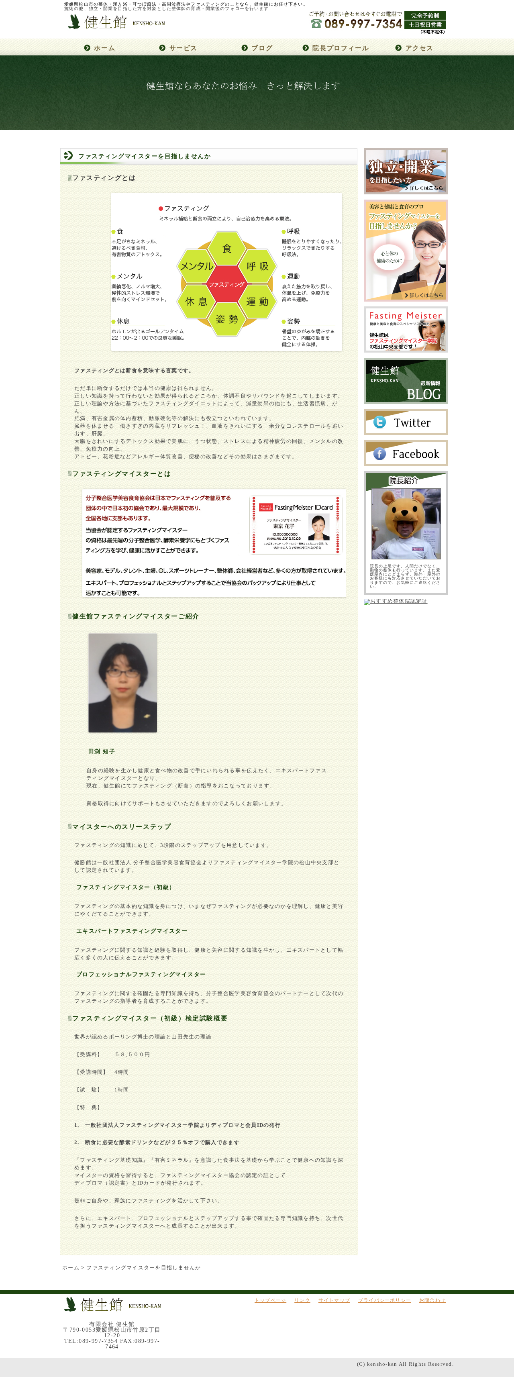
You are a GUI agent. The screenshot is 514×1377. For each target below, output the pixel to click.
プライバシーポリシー (384, 1300)
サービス (183, 48)
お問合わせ (432, 1300)
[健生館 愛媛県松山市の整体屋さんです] (116, 36)
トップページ (270, 1300)
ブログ (262, 48)
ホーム (104, 48)
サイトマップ (334, 1300)
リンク (302, 1300)
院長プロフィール (340, 48)
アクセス (420, 48)
